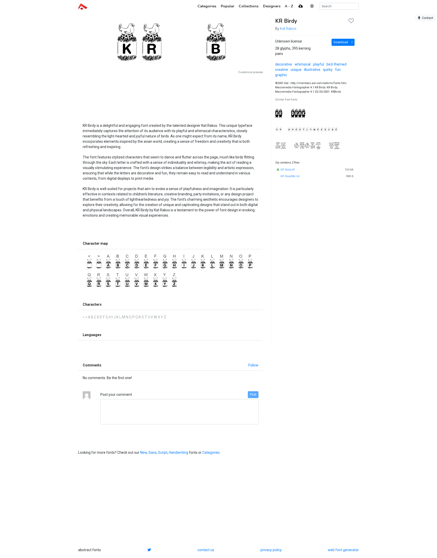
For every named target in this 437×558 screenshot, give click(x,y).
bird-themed (336, 64)
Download (341, 42)
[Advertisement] (170, 96)
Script (162, 452)
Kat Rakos (288, 29)
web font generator (343, 550)
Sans (152, 452)
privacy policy (271, 550)
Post (253, 394)
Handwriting (178, 452)
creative (281, 70)
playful (318, 64)
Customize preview (250, 72)
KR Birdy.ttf (287, 169)
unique (296, 70)
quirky (328, 70)
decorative (283, 64)
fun (338, 70)
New (143, 452)
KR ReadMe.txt (290, 176)
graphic (281, 75)
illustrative (312, 70)
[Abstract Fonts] (82, 6)
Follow (253, 365)
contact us (206, 550)
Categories (211, 452)
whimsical (303, 64)
